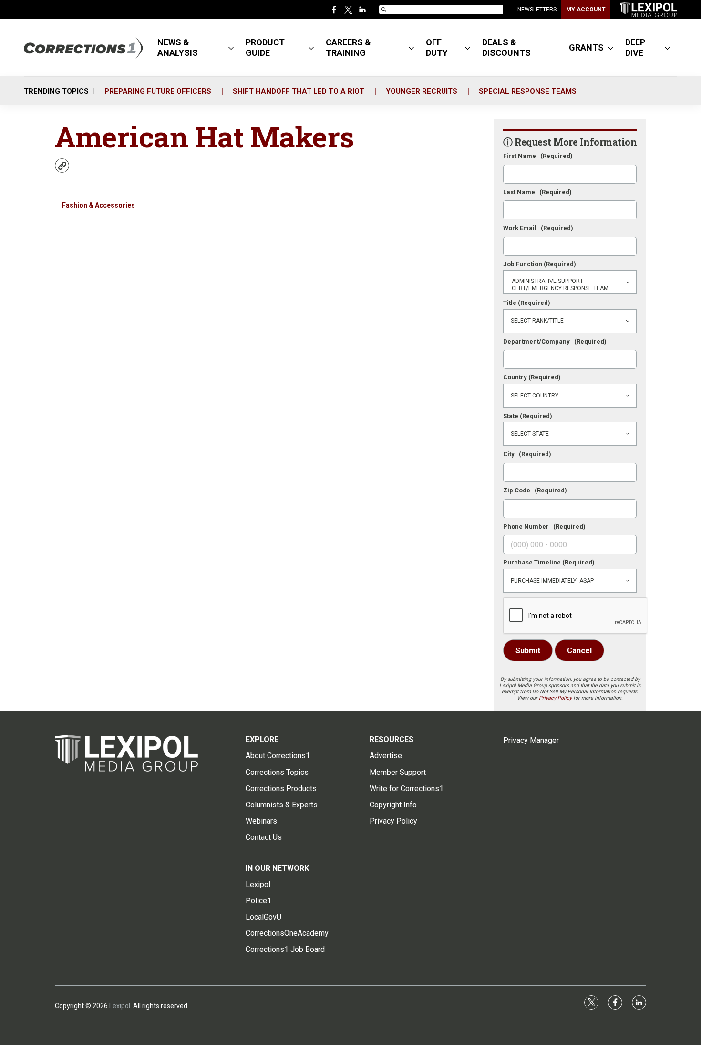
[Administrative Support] (570, 281)
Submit (527, 650)
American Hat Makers (204, 136)
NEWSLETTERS (537, 9)
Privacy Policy (555, 698)
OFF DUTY (437, 47)
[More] (231, 47)
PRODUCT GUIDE (265, 47)
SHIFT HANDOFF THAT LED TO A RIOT (298, 91)
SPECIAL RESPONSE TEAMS (528, 91)
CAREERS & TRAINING (348, 47)
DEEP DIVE (635, 47)
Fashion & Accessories (98, 205)
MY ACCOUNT (586, 9)
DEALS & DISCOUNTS (506, 47)
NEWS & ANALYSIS (177, 47)
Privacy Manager (531, 740)
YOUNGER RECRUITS (421, 91)
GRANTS (586, 47)
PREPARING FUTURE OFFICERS (157, 91)
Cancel (579, 650)
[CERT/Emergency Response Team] (570, 288)
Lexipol (119, 1006)
